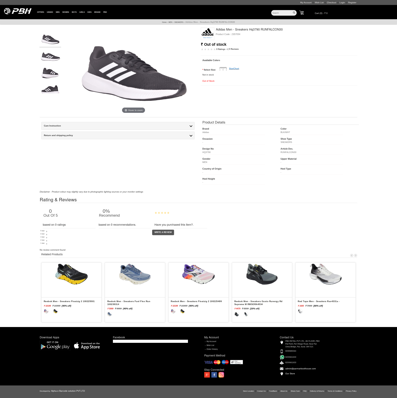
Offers (40, 12)
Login (342, 2)
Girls (82, 12)
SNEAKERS (178, 22)
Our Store (290, 373)
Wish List (319, 2)
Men (58, 12)
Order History (212, 349)
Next (355, 255)
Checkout (331, 2)
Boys (74, 12)
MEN (170, 22)
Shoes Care (295, 391)
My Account (306, 2)
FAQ (305, 391)
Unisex (50, 12)
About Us (283, 391)
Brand (97, 12)
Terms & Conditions (335, 391)
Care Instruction (52, 126)
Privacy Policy (351, 391)
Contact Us (261, 391)
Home (164, 22)
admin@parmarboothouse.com (300, 368)
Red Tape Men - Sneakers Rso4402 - (318, 301)
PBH (105, 12)
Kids (89, 12)
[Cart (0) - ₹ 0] (301, 12)
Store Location (248, 391)
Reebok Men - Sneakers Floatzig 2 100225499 (132, 301)
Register (352, 2)
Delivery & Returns (317, 391)
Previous (351, 255)
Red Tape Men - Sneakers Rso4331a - (255, 301)
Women (65, 12)
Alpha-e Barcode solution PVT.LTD (68, 391)
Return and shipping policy (58, 135)
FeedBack (273, 391)
